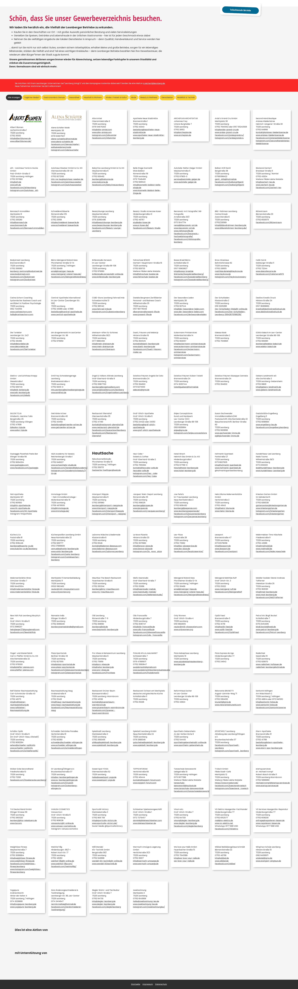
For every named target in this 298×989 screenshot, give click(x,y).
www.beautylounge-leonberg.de (107, 225)
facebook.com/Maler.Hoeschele (270, 551)
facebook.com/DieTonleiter (23, 349)
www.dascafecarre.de (266, 271)
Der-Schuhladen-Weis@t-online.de (231, 309)
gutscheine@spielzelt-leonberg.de (149, 742)
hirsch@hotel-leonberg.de (186, 467)
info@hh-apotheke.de (20, 505)
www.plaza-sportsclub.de (63, 667)
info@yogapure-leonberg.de (23, 904)
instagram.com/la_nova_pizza (147, 551)
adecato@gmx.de (141, 389)
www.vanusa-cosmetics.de (63, 826)
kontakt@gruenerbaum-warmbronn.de (103, 703)
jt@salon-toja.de (17, 427)
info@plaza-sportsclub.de (63, 664)
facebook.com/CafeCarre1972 (270, 274)
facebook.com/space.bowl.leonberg (109, 430)
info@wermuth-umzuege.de (146, 861)
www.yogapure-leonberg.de (23, 907)
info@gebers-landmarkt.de (268, 387)
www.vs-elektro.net (224, 823)
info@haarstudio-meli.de (144, 589)
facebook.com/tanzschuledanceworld (191, 791)
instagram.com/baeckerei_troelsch (231, 788)
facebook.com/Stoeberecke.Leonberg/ (28, 780)
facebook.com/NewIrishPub (23, 632)
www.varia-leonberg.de (62, 551)
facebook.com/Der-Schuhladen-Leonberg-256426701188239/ (230, 313)
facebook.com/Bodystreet (22, 277)
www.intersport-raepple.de (104, 508)
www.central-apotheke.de (63, 314)
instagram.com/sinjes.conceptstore (190, 433)
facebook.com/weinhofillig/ (63, 866)
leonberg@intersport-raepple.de (107, 505)
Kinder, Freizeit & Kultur (116, 97)
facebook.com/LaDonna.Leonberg (108, 551)
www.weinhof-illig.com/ (62, 863)
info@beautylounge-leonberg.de (107, 222)
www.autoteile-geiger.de (185, 182)
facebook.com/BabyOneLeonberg (108, 184)
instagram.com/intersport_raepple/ (109, 513)
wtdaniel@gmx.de (264, 858)
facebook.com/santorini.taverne (271, 707)
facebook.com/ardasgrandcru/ (229, 135)
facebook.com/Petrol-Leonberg (271, 632)
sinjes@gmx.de (180, 430)
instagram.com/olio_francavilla (147, 635)
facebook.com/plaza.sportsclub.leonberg (70, 670)
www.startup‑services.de (267, 785)
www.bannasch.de (18, 225)
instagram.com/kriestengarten (270, 511)
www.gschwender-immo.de (227, 433)
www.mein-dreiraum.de (103, 346)
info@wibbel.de (222, 858)
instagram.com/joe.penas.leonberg (190, 516)
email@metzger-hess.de (62, 271)
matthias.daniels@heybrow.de (229, 271)
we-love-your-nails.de (184, 861)
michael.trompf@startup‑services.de (273, 783)
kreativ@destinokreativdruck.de (270, 309)
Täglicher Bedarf (31, 97)
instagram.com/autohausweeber (66, 184)
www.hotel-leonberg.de (185, 470)
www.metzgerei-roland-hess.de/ (66, 274)
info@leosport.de (223, 546)
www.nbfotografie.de (183, 231)
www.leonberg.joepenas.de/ (187, 511)
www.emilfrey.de (58, 392)
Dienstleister (167, 97)
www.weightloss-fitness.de (22, 861)
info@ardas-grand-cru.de (227, 129)
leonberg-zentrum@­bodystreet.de (26, 271)
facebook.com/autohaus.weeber (66, 182)
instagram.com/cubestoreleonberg (108, 311)
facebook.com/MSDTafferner (269, 597)
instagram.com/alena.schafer (65, 150)
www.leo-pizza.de (182, 548)
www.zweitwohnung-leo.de (145, 904)
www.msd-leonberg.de (266, 594)
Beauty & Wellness (148, 97)
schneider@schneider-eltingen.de (66, 742)
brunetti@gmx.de (223, 702)
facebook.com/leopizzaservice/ (188, 551)
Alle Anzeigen (14, 97)
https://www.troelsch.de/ (226, 783)
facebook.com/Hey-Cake (145, 476)
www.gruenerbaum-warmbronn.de (108, 707)
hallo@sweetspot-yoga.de (104, 777)
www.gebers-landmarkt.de (268, 389)
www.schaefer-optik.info (21, 748)
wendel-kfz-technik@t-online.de (107, 861)
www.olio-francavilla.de (143, 629)
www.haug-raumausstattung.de (65, 704)
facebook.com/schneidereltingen (66, 748)
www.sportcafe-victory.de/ (104, 823)
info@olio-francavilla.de (144, 626)
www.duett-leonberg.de (144, 346)
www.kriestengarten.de (266, 508)
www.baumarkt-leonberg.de (105, 629)
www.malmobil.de (264, 548)
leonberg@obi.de (100, 626)
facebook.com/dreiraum (103, 349)
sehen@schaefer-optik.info (22, 745)
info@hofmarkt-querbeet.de (228, 465)
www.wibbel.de (222, 861)
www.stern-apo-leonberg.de (269, 748)
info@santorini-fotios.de (267, 702)
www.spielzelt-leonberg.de (145, 745)
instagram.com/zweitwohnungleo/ (149, 907)
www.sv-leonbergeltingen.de (64, 780)
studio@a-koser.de (141, 222)
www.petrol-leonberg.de (267, 629)
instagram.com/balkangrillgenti (229, 184)
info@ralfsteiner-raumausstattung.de (19, 703)
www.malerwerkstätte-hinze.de (24, 592)
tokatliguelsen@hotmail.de (186, 387)
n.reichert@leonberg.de (154, 83)
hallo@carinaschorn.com (21, 314)
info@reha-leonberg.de (103, 667)
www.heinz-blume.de (224, 511)
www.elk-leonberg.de (20, 392)
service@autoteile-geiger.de (187, 179)
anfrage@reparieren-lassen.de (270, 820)
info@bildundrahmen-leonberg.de (230, 225)
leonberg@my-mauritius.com (105, 589)
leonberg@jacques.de (143, 505)
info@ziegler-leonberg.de (103, 901)
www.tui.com (16, 823)
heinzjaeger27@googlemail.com (24, 629)
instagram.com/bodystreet (22, 279)
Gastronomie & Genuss (54, 97)
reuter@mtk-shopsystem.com (65, 589)
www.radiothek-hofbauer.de (269, 664)
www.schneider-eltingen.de (63, 745)
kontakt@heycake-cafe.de (145, 467)
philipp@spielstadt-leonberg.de (106, 742)
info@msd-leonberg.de (266, 592)
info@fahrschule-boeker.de (145, 274)
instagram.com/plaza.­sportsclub (66, 672)
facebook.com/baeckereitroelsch (230, 785)
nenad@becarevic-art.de (185, 225)
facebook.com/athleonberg (23, 187)
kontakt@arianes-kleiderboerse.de (272, 132)
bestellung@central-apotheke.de (66, 311)
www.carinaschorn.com (21, 311)
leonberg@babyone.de (102, 179)
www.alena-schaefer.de (62, 141)
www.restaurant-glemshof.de (105, 427)
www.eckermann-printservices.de (189, 346)
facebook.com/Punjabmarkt (146, 672)
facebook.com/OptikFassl (227, 632)
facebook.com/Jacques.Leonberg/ (149, 511)
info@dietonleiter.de (19, 343)
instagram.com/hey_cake (145, 473)
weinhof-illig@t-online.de (62, 861)
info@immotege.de (60, 508)
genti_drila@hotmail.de (226, 179)
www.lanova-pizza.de (142, 548)
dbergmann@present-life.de (146, 311)
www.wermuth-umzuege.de (145, 863)
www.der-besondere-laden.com (189, 311)
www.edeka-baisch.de (266, 346)
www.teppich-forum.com (144, 783)
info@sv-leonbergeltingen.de (64, 777)
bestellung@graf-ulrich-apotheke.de (144, 426)
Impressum (147, 984)
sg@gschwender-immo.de (227, 435)
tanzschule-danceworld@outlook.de (185, 784)
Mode (133, 97)
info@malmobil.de (264, 546)
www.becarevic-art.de (184, 228)
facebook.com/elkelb (20, 395)
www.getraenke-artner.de (63, 427)
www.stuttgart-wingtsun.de (268, 861)
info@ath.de (15, 182)
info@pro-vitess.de (101, 664)
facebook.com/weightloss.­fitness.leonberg (23, 865)
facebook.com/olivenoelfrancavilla (149, 632)
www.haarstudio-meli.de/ (144, 592)
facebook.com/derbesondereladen (190, 314)
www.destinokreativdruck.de (269, 311)
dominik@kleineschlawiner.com (147, 820)
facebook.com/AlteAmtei (104, 138)
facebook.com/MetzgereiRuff (228, 592)
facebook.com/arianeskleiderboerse (273, 138)
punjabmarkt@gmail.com (144, 667)
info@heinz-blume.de (224, 508)
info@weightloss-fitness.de (22, 858)
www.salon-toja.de (18, 430)
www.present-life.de (142, 314)
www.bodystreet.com (20, 274)
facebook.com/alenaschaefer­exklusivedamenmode (65, 146)
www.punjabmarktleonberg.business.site (151, 670)
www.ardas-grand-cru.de (226, 132)
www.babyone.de (100, 182)
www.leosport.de (222, 548)
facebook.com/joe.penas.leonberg (190, 513)
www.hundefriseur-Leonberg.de (270, 470)
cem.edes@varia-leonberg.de (65, 548)
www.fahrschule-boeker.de (145, 277)
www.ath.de (15, 184)
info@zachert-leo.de (265, 182)
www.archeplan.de (182, 135)
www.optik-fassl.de (223, 629)
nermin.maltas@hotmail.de (63, 904)
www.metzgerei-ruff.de (225, 589)
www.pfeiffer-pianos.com (22, 670)
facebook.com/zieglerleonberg (188, 826)
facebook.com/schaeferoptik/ (24, 750)
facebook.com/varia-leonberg (65, 554)
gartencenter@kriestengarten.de (271, 505)
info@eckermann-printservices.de (190, 343)
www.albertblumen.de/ (20, 141)
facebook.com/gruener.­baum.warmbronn (103, 712)
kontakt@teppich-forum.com (147, 780)
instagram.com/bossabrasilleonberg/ (191, 279)
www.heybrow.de (223, 274)
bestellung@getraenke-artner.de (66, 424)
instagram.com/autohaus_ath (24, 190)
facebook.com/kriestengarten (270, 513)
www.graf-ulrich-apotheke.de (147, 430)
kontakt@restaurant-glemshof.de (107, 424)
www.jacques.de (140, 508)
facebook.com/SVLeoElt (62, 783)
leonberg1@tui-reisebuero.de (23, 820)
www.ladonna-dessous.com (104, 548)
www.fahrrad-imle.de (102, 309)
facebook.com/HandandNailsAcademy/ (69, 467)
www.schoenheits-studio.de (63, 465)
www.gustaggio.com (19, 465)
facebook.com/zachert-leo (268, 187)
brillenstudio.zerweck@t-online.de (107, 274)
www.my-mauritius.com (103, 592)
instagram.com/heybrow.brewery (230, 277)
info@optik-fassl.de (224, 626)
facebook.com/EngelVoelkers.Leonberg (110, 392)
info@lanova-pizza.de (143, 546)
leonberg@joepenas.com (185, 508)
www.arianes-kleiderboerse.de (270, 135)
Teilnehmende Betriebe (240, 10)
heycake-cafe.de (141, 470)
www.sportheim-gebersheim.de (188, 745)
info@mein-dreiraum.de (103, 343)
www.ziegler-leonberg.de (185, 823)
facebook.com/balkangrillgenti (229, 182)
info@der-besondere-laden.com (189, 309)
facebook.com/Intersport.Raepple (108, 511)
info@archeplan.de (182, 132)
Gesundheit (74, 97)
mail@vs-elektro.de (224, 820)
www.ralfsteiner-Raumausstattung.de (19, 709)
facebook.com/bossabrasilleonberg (190, 277)
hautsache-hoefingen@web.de (106, 470)
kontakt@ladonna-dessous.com (107, 546)
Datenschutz (161, 984)
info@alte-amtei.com (102, 129)
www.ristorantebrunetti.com (228, 704)
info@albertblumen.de (20, 138)
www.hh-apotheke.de (20, 508)
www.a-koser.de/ (141, 225)
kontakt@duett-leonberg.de (146, 343)
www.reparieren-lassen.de (268, 823)
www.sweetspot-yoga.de (103, 780)
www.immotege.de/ (60, 511)
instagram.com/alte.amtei (104, 135)
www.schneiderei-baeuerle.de (65, 225)
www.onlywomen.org (60, 592)
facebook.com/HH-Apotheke (23, 511)
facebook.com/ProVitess (103, 672)
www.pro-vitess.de (100, 670)
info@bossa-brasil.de (183, 271)
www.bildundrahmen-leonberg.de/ (231, 228)
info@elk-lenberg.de (19, 389)
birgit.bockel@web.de (266, 626)
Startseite (135, 984)
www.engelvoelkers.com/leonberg (108, 389)
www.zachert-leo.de (265, 184)
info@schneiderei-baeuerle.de (65, 222)
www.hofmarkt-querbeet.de (228, 467)
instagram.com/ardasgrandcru (229, 138)
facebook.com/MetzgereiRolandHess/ (68, 277)
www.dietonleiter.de (19, 346)
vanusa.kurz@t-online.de (62, 823)
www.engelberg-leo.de (266, 424)
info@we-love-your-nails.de (187, 858)
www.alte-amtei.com (102, 132)
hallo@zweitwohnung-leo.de (146, 901)
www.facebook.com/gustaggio (24, 467)
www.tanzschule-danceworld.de (188, 788)
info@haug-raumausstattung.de (66, 702)
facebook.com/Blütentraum (269, 222)
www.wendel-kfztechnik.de (104, 863)
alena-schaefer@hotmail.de (64, 138)
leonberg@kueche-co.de (21, 546)
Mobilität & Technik (186, 97)
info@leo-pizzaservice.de (185, 546)
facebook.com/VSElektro (226, 829)
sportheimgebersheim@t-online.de (190, 742)
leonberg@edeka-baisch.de (269, 343)
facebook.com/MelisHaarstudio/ (148, 594)
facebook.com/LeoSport (226, 551)
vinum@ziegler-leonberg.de (186, 820)
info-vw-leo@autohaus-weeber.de (67, 179)
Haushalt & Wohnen (93, 97)
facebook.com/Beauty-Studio (146, 228)
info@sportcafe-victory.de (104, 820)
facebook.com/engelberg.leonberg (272, 427)
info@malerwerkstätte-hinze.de (25, 589)
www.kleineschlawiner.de (144, 823)
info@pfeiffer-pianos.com (22, 667)
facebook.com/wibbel (225, 863)
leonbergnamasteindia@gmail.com (67, 626)
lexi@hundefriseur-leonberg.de (270, 467)
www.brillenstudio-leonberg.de (106, 277)
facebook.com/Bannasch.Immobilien (27, 228)
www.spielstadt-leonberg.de (105, 745)
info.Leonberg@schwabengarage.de (67, 389)
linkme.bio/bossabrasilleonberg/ (189, 274)
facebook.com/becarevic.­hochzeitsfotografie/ (186, 235)
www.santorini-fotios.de (267, 704)
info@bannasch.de (18, 222)
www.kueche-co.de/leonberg (23, 548)
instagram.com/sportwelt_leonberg (232, 750)
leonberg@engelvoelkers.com (106, 387)
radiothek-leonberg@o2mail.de (270, 667)
